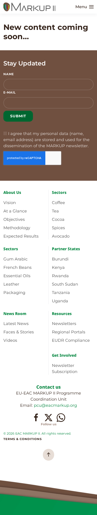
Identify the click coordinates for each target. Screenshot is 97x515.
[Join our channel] (60, 417)
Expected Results (21, 236)
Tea (55, 211)
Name (8, 74)
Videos (10, 340)
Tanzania (61, 292)
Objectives (14, 219)
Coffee (58, 202)
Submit (18, 116)
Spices (58, 227)
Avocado (60, 236)
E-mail (9, 92)
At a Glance (15, 211)
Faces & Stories (18, 332)
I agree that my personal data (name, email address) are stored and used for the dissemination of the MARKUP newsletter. (46, 139)
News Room (14, 313)
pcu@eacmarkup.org (55, 405)
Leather (11, 284)
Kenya (58, 267)
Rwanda (60, 275)
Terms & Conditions (22, 439)
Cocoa (58, 219)
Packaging (14, 292)
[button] (84, 7)
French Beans (17, 267)
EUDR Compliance (71, 340)
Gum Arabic (15, 259)
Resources (62, 313)
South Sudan (65, 284)
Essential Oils (16, 275)
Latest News (16, 323)
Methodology (16, 227)
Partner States (66, 248)
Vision (9, 202)
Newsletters (64, 323)
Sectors (59, 192)
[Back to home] (30, 7)
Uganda (60, 300)
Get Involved (64, 355)
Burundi (60, 259)
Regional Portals (68, 332)
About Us (12, 192)
